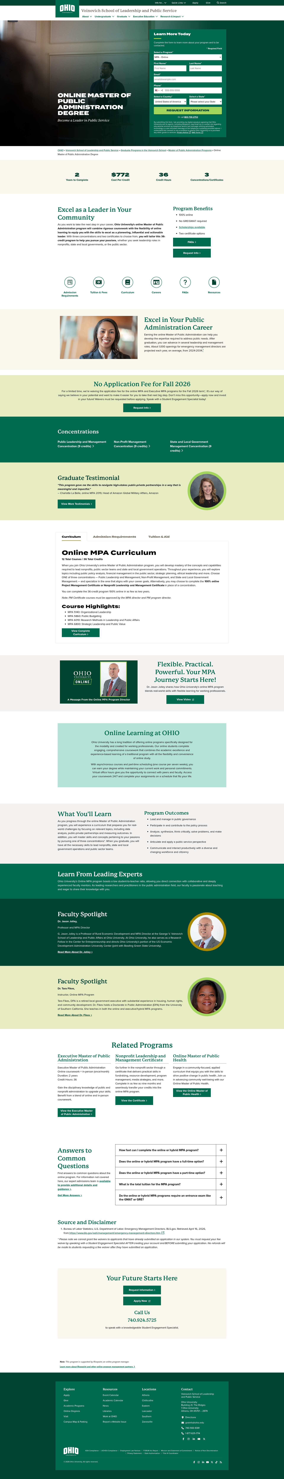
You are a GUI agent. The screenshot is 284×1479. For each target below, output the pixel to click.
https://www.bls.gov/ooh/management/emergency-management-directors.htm (116, 1233)
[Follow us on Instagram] (188, 1439)
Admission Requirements (70, 294)
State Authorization (152, 1453)
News (106, 1405)
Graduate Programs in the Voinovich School (143, 150)
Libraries (107, 1411)
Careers (156, 292)
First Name (160, 63)
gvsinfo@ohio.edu (194, 1422)
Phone (158, 85)
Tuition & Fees (98, 292)
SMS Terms (197, 132)
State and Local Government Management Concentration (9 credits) (190, 446)
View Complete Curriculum (80, 632)
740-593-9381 (192, 1428)
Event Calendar (111, 1395)
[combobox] (188, 57)
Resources (214, 292)
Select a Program (163, 52)
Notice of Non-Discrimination (206, 1450)
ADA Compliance (92, 1450)
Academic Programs (74, 1405)
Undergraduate (103, 16)
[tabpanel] (142, 592)
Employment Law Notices (130, 1450)
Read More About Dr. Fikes (74, 1015)
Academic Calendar (113, 1400)
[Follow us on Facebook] (183, 1439)
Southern (146, 1416)
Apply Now (147, 1302)
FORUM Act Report (150, 1450)
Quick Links (178, 2)
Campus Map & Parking (75, 1421)
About (85, 16)
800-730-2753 (191, 117)
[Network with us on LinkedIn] (194, 1439)
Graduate (122, 16)
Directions (190, 1417)
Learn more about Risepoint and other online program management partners (96, 1366)
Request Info (191, 253)
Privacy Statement (134, 1453)
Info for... (159, 2)
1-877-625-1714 (192, 1433)
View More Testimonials (75, 504)
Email (157, 74)
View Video (190, 700)
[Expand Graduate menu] (129, 16)
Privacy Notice (184, 132)
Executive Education (143, 16)
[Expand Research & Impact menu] (182, 16)
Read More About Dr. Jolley (74, 952)
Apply (195, 2)
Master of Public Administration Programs (190, 150)
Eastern (146, 1405)
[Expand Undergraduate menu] (113, 16)
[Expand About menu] (90, 16)
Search (222, 2)
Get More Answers (69, 1195)
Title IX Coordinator (170, 1453)
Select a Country (163, 96)
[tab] (71, 536)
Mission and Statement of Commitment (176, 1450)
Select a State (197, 96)
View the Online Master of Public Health (192, 1092)
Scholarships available (192, 227)
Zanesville (147, 1421)
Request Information (141, 1290)
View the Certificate (133, 1100)
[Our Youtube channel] (199, 1439)
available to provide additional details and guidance (84, 1185)
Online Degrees (72, 1411)
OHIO (60, 150)
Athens (145, 1395)
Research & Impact (170, 16)
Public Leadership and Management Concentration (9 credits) (82, 444)
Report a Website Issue (114, 1421)
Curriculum (127, 292)
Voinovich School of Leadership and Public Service (129, 10)
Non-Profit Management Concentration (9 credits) (131, 444)
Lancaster (147, 1411)
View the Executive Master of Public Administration (76, 1112)
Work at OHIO (110, 1416)
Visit (66, 1416)
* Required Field (214, 48)
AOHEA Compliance (109, 1450)
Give (208, 2)
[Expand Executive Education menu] (156, 16)
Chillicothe (147, 1400)
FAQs (191, 242)
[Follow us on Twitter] (204, 1439)
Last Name (195, 63)
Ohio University (76, 1461)
